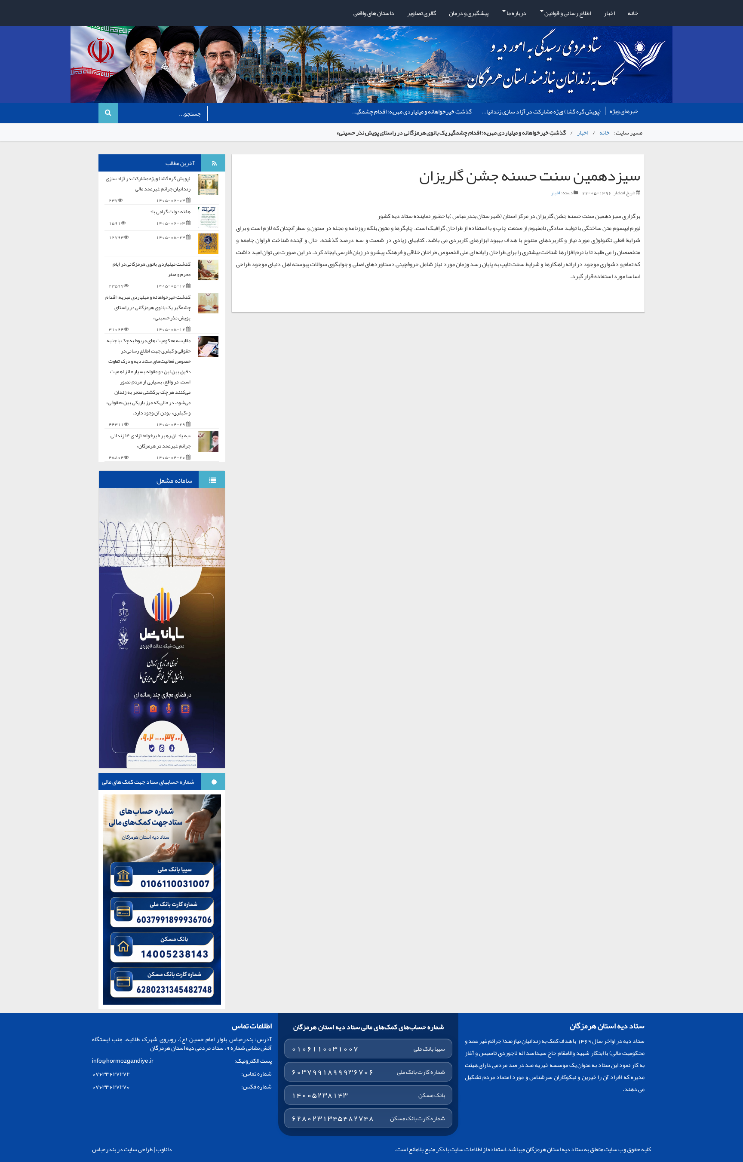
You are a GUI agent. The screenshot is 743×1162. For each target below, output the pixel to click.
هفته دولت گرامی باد (456, 111)
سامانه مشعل (174, 480)
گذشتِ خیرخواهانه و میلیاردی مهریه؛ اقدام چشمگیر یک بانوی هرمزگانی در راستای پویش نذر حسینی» (147, 307)
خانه (633, 13)
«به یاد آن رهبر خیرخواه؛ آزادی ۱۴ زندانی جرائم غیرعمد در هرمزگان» (150, 440)
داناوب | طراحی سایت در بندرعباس (132, 1149)
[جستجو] (108, 113)
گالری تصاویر (421, 13)
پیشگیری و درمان (468, 13)
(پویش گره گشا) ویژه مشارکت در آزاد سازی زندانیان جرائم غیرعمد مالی (148, 183)
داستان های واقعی (373, 13)
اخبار (609, 13)
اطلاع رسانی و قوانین (567, 13)
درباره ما (516, 13)
